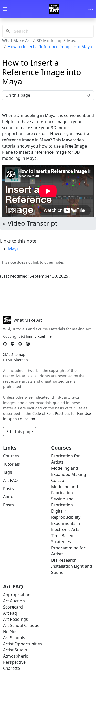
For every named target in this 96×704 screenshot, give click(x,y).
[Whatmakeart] (54, 9)
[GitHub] (5, 343)
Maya (72, 40)
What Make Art (16, 40)
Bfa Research (64, 560)
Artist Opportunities (22, 644)
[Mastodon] (12, 343)
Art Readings (15, 619)
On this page (17, 95)
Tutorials (11, 464)
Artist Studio (15, 650)
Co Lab (57, 480)
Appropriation (16, 595)
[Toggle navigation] (91, 9)
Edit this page (19, 431)
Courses (11, 456)
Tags (7, 472)
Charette (11, 668)
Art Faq (10, 613)
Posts (8, 488)
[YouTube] (20, 343)
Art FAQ (10, 480)
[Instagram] (28, 343)
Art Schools (14, 637)
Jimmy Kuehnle (39, 336)
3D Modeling (49, 40)
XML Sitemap (14, 354)
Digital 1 (59, 511)
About (9, 497)
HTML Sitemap (15, 359)
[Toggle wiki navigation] (5, 9)
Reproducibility (65, 517)
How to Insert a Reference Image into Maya (50, 47)
